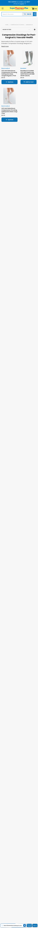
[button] (34, 30)
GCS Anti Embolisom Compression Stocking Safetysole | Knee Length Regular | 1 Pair (9, 73)
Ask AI (29, 14)
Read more (5, 46)
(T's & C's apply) (19, 4)
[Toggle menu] (2, 8)
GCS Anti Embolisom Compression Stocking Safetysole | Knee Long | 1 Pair (9, 110)
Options (10, 82)
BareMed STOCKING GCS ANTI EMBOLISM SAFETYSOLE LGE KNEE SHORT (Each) (27, 73)
